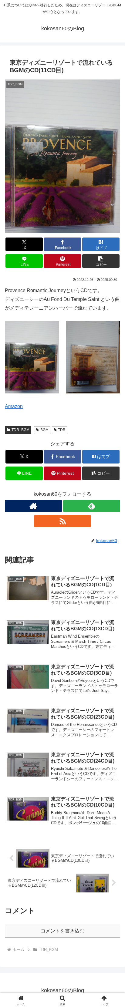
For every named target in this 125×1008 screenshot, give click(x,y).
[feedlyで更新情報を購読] (91, 506)
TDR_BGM (20, 430)
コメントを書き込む (62, 930)
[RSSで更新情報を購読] (62, 521)
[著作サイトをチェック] (33, 506)
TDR (62, 430)
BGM (44, 430)
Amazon (14, 406)
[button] (101, 261)
